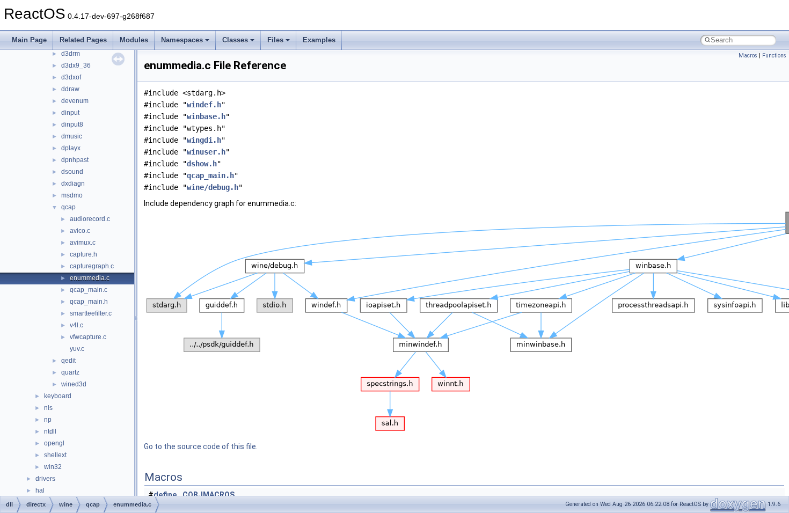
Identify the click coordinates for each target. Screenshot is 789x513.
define (165, 494)
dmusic (71, 136)
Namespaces (182, 40)
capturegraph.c (92, 266)
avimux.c (83, 242)
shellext (55, 455)
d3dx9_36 (76, 65)
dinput (70, 112)
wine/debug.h (212, 187)
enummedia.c (89, 278)
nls (48, 408)
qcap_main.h (89, 301)
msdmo (72, 195)
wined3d (73, 384)
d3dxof (71, 77)
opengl (54, 443)
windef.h (204, 104)
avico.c (80, 230)
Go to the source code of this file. (201, 446)
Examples (319, 40)
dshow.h (202, 163)
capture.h (83, 254)
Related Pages (83, 40)
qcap (68, 207)
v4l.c (76, 325)
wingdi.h (204, 140)
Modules (134, 40)
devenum (75, 101)
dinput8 (72, 124)
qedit (68, 360)
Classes (235, 40)
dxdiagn (73, 183)
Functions (774, 55)
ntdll (50, 431)
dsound (72, 171)
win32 (53, 467)
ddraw (70, 89)
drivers (45, 478)
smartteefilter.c (91, 313)
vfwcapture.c (88, 337)
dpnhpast (75, 160)
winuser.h (206, 152)
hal (40, 490)
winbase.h (206, 116)
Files (275, 40)
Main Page (29, 40)
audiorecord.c (90, 219)
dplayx (71, 148)
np (48, 419)
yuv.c (77, 349)
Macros (748, 55)
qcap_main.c (88, 290)
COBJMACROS (208, 494)
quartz (70, 372)
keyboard (57, 396)
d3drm (70, 53)
